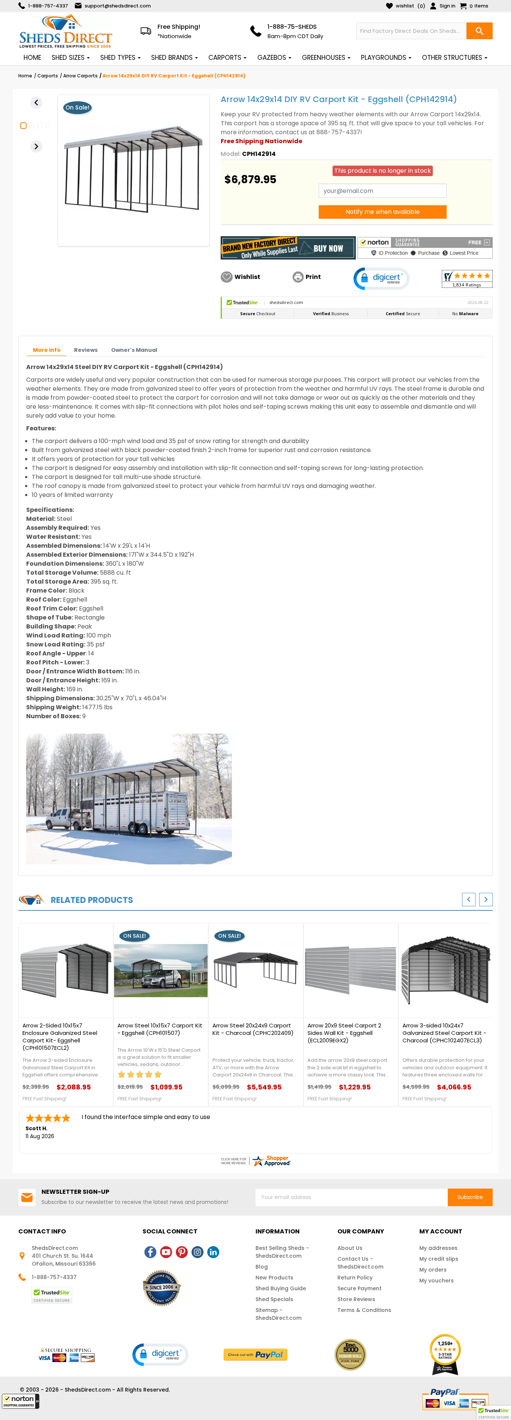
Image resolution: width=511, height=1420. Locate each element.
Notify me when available (383, 212)
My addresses (438, 1248)
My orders (433, 1269)
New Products (274, 1277)
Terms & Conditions (364, 1310)
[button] (20, 1401)
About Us (349, 1248)
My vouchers (436, 1280)
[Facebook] (150, 1252)
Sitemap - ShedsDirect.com (279, 1314)
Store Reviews (356, 1299)
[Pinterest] (182, 1252)
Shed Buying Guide (281, 1288)
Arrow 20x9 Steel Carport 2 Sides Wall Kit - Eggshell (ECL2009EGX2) (344, 1033)
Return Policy (355, 1277)
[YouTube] (166, 1252)
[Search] (479, 30)
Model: (231, 154)
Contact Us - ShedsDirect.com (360, 1262)
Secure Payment (359, 1288)
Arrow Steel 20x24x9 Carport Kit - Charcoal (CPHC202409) (253, 1029)
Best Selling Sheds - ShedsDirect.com (282, 1252)
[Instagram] (198, 1252)
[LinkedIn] (213, 1252)
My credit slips (438, 1259)
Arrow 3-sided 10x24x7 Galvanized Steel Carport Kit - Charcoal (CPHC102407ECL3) (444, 1033)
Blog (262, 1266)
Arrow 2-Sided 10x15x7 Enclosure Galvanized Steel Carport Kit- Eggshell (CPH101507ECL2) (59, 1037)
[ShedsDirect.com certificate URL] (255, 1161)
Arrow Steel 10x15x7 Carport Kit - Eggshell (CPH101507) (159, 1029)
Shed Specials (274, 1299)
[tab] (46, 350)
